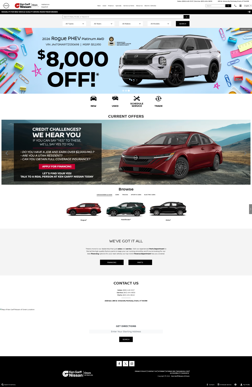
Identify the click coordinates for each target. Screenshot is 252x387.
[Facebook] (119, 363)
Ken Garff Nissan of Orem (180, 376)
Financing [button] (111, 262)
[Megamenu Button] (240, 5)
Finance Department (142, 254)
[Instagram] (131, 363)
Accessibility (175, 373)
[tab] (104, 194)
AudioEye (185, 373)
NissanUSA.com (183, 371)
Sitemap (161, 371)
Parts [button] (140, 262)
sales (120, 249)
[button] (249, 11)
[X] (125, 363)
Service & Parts (128, 6)
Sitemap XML (171, 371)
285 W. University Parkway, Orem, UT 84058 (233, 1)
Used (104, 6)
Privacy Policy (140, 371)
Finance (111, 6)
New (99, 6)
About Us (139, 6)
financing (95, 254)
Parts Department (156, 249)
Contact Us (152, 371)
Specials (118, 6)
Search (182, 23)
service (129, 249)
